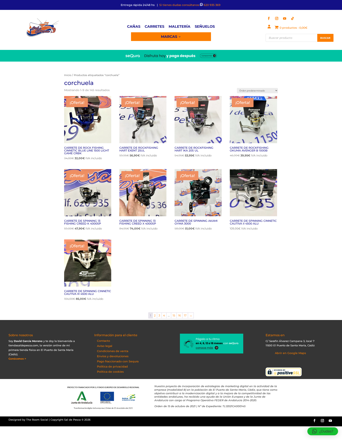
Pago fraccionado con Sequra (118, 361)
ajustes (204, 435)
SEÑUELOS (205, 27)
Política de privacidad (112, 366)
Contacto (103, 341)
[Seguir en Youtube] (284, 18)
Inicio (67, 75)
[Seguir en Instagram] (277, 18)
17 (185, 315)
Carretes (154, 27)
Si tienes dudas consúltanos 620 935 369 (190, 5)
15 (174, 315)
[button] (322, 431)
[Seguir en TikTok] (292, 18)
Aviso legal (104, 346)
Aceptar (232, 433)
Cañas (133, 27)
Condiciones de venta (112, 351)
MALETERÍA (179, 27)
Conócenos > (17, 358)
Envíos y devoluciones (112, 356)
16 (179, 315)
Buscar (325, 38)
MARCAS (169, 37)
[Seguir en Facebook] (269, 18)
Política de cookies (110, 371)
